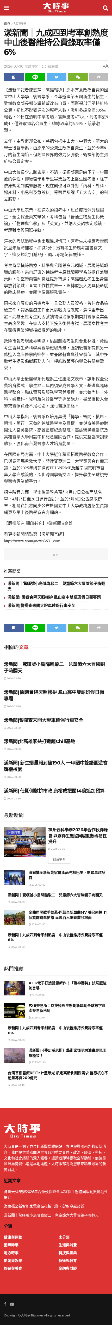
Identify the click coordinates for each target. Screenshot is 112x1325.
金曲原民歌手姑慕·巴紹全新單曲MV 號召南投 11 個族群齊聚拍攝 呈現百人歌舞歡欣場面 (68, 915)
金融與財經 (68, 1268)
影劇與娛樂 (13, 1260)
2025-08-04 (38, 994)
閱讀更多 (59, 859)
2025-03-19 (38, 1062)
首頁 (7, 23)
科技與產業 (68, 1252)
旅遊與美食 (13, 1268)
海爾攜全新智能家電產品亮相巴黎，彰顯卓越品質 (44, 1206)
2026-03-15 (17, 1084)
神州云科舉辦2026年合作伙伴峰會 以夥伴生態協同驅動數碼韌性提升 (78, 835)
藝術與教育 (68, 1260)
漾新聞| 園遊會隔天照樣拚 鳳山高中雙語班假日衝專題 (54, 597)
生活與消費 (68, 1245)
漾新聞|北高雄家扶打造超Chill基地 (39, 741)
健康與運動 (13, 1237)
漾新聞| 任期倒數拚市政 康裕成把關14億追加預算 (54, 791)
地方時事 (20, 23)
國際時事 (14, 832)
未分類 (64, 1237)
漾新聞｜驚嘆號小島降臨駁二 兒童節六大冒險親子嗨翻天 (55, 895)
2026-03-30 (13, 66)
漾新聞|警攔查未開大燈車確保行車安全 (41, 605)
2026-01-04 (38, 1017)
